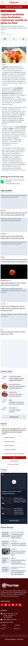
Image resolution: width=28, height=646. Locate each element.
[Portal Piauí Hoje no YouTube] (12, 604)
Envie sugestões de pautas (13, 183)
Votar (14, 457)
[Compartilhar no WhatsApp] (14, 39)
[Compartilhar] (23, 39)
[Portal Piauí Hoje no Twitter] (9, 604)
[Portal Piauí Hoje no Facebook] (2, 604)
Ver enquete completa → (14, 464)
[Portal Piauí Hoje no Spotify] (20, 604)
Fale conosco (20, 639)
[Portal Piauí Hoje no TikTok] (16, 604)
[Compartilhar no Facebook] (5, 39)
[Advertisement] (14, 354)
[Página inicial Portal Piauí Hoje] (14, 2)
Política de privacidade (10, 639)
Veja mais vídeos (14, 520)
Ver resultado (14, 461)
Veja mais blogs (14, 417)
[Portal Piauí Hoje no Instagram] (5, 604)
